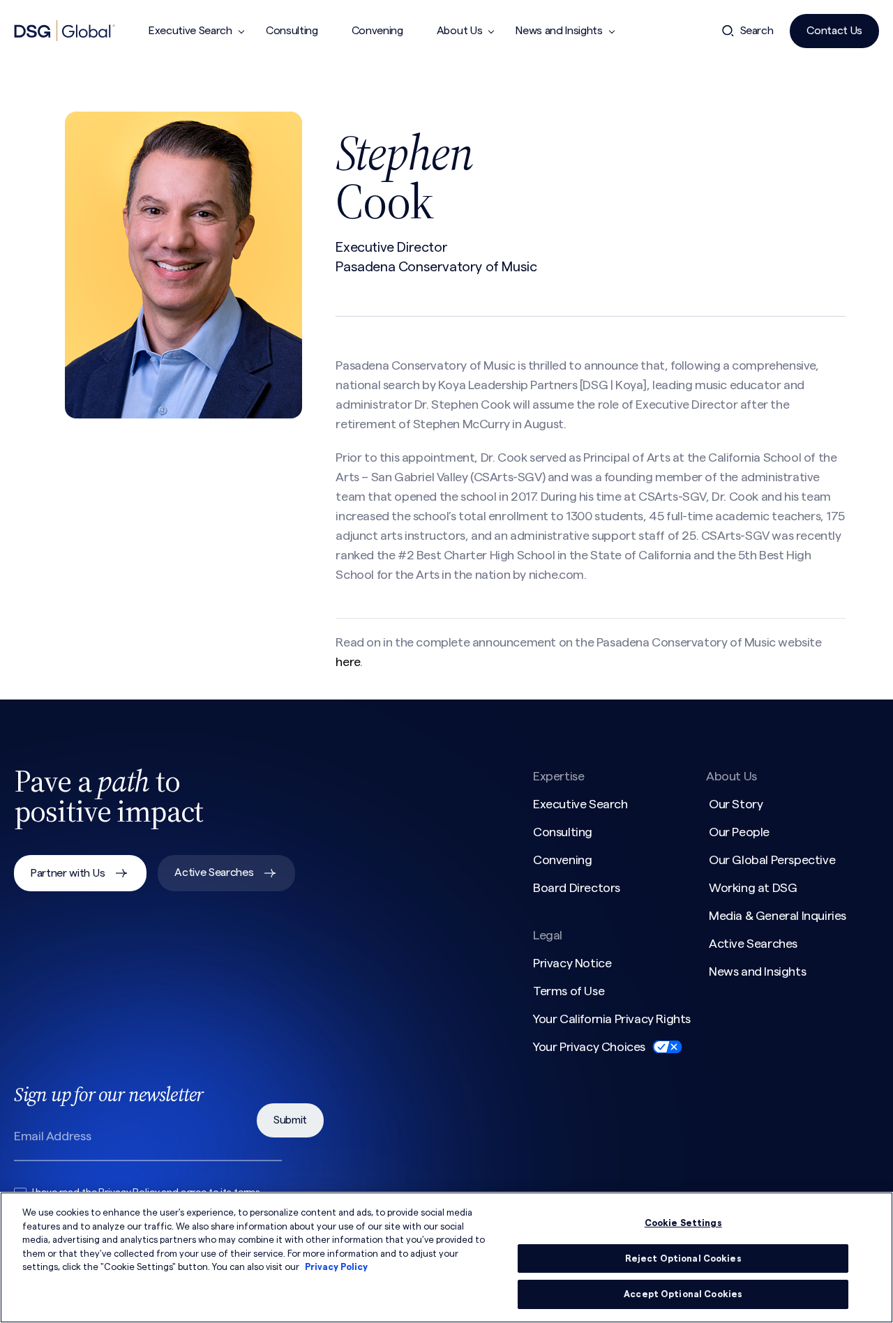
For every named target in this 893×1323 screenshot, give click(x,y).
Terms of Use (568, 991)
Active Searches (213, 872)
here (347, 662)
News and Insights (559, 30)
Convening (377, 30)
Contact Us (834, 30)
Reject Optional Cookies (683, 1258)
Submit (290, 1120)
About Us (459, 30)
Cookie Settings (683, 1222)
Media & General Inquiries (777, 915)
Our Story (736, 804)
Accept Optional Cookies (683, 1294)
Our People (739, 832)
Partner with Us (68, 873)
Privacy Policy (336, 1266)
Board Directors (576, 888)
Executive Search (190, 30)
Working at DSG (753, 888)
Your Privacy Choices (589, 1047)
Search (757, 30)
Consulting (292, 30)
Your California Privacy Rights (612, 1019)
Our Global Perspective (772, 860)
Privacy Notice (572, 963)
